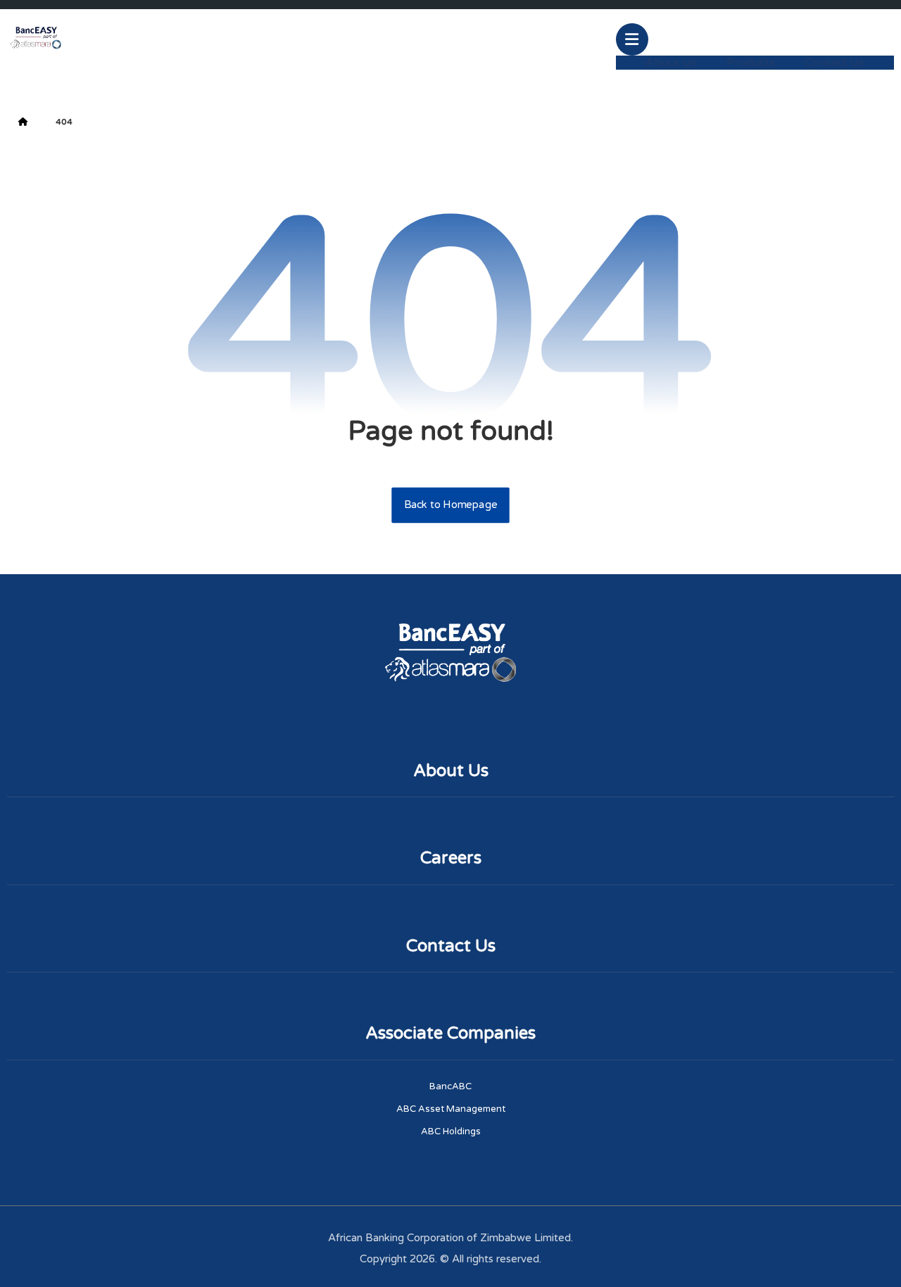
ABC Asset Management (450, 1109)
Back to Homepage (450, 505)
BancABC (450, 1086)
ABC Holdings (451, 1131)
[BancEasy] (35, 37)
